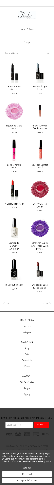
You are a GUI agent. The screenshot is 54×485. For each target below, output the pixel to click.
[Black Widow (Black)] (14, 72)
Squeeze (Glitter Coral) (40, 166)
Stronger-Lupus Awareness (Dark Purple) (40, 245)
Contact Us (27, 360)
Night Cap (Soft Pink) (14, 127)
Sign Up (27, 394)
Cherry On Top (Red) (40, 205)
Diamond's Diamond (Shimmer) (14, 245)
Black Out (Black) (14, 284)
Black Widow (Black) (14, 88)
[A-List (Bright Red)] (14, 189)
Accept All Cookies (27, 480)
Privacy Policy (44, 461)
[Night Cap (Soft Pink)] (14, 111)
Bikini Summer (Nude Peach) (40, 127)
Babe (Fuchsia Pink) (14, 166)
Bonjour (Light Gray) (40, 88)
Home (22, 28)
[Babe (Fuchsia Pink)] (14, 150)
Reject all (27, 474)
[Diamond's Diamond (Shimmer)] (14, 228)
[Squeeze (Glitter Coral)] (40, 150)
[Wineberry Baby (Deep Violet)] (40, 270)
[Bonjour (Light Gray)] (40, 72)
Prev (8, 303)
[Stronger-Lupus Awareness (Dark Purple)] (40, 228)
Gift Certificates (27, 382)
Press (27, 366)
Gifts (27, 354)
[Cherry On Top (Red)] (40, 189)
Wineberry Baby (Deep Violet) (40, 286)
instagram (27, 332)
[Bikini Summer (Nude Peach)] (40, 111)
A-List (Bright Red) (14, 203)
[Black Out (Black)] (14, 270)
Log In (27, 388)
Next (45, 303)
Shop (31, 28)
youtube (27, 326)
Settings (27, 467)
